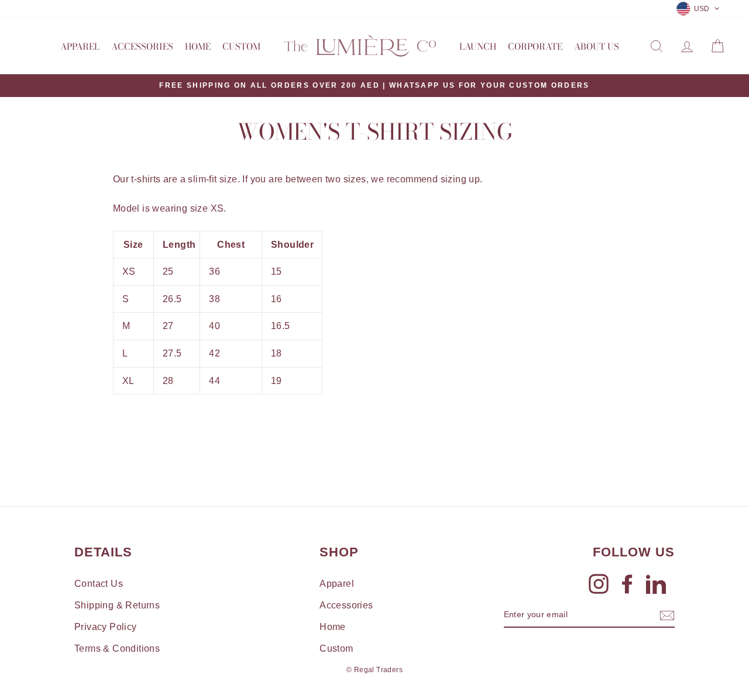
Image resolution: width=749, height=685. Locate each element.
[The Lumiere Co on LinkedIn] (656, 584)
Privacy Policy (105, 627)
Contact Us (98, 584)
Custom (241, 46)
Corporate (535, 46)
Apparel (79, 46)
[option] (374, 85)
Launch (477, 46)
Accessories (142, 46)
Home (198, 46)
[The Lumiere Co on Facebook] (627, 584)
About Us (596, 46)
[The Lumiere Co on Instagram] (599, 584)
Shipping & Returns (117, 605)
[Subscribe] (667, 615)
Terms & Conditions (117, 648)
